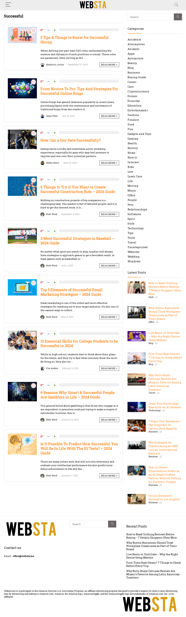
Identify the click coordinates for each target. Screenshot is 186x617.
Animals (133, 49)
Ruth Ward (51, 214)
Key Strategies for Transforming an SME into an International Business (163, 448)
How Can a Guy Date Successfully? (71, 140)
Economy (134, 101)
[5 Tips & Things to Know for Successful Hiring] (22, 28)
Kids (131, 167)
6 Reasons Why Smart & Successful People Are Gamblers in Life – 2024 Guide (78, 394)
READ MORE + (109, 64)
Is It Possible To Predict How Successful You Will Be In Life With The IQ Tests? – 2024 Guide (79, 448)
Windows (134, 261)
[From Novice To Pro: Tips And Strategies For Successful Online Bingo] (22, 80)
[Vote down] (48, 30)
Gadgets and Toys (139, 134)
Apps (131, 53)
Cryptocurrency (138, 91)
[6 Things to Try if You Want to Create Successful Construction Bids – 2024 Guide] (22, 178)
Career (132, 82)
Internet (133, 162)
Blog (131, 68)
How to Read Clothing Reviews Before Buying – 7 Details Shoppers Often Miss (164, 288)
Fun (130, 129)
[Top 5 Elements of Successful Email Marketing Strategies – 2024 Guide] (22, 281)
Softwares (134, 214)
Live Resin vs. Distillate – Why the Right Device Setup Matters (164, 336)
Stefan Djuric (52, 162)
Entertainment (138, 110)
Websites (134, 252)
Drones (132, 96)
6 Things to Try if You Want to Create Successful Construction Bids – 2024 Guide (78, 189)
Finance (133, 119)
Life (130, 181)
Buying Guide (137, 77)
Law (130, 171)
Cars (131, 86)
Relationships (137, 209)
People (132, 200)
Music (132, 190)
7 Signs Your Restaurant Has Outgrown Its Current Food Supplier (164, 425)
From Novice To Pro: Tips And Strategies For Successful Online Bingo (79, 91)
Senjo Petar (51, 115)
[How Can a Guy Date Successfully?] (22, 131)
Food (131, 124)
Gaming (133, 138)
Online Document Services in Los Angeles (164, 497)
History (133, 148)
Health (132, 143)
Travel (132, 242)
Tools (131, 237)
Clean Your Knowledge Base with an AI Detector (164, 405)
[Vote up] (54, 30)
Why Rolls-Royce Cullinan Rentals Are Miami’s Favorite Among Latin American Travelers (164, 382)
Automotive (135, 58)
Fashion (133, 115)
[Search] (176, 5)
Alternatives (136, 44)
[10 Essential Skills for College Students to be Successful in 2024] (22, 332)
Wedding (134, 256)
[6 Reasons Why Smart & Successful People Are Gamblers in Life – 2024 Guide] (22, 384)
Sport (131, 219)
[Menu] (8, 5)
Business (134, 72)
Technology (136, 228)
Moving (133, 186)
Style (131, 223)
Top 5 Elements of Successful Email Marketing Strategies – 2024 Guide (72, 292)
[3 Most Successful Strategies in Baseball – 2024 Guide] (22, 229)
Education (134, 105)
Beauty (132, 63)
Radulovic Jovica (54, 64)
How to (132, 157)
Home (131, 152)
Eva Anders (51, 368)
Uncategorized (137, 247)
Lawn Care (135, 176)
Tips (131, 233)
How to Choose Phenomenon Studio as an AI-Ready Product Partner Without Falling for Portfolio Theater (164, 475)
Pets (130, 204)
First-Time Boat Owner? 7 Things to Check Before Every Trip (165, 357)
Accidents (134, 39)
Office (131, 195)
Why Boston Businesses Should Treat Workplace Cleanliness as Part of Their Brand (164, 313)
